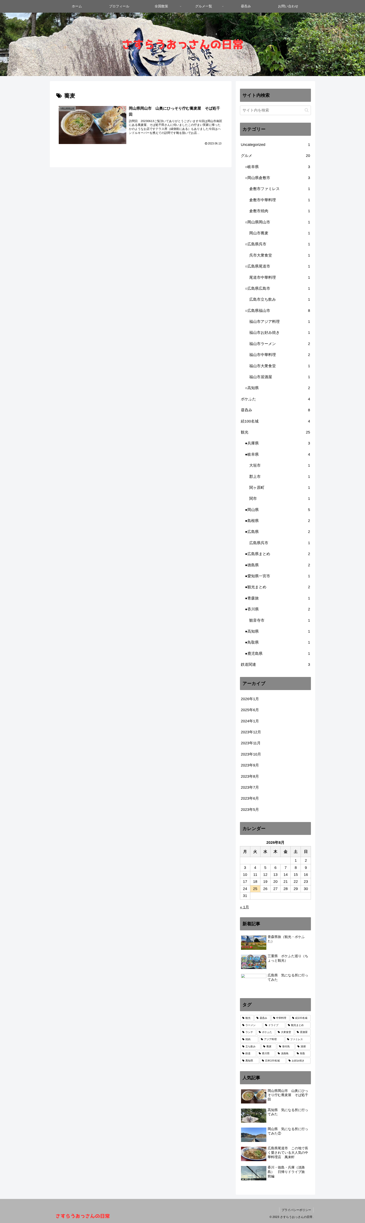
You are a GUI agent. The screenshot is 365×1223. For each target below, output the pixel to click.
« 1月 (244, 907)
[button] (306, 110)
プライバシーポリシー (296, 1210)
